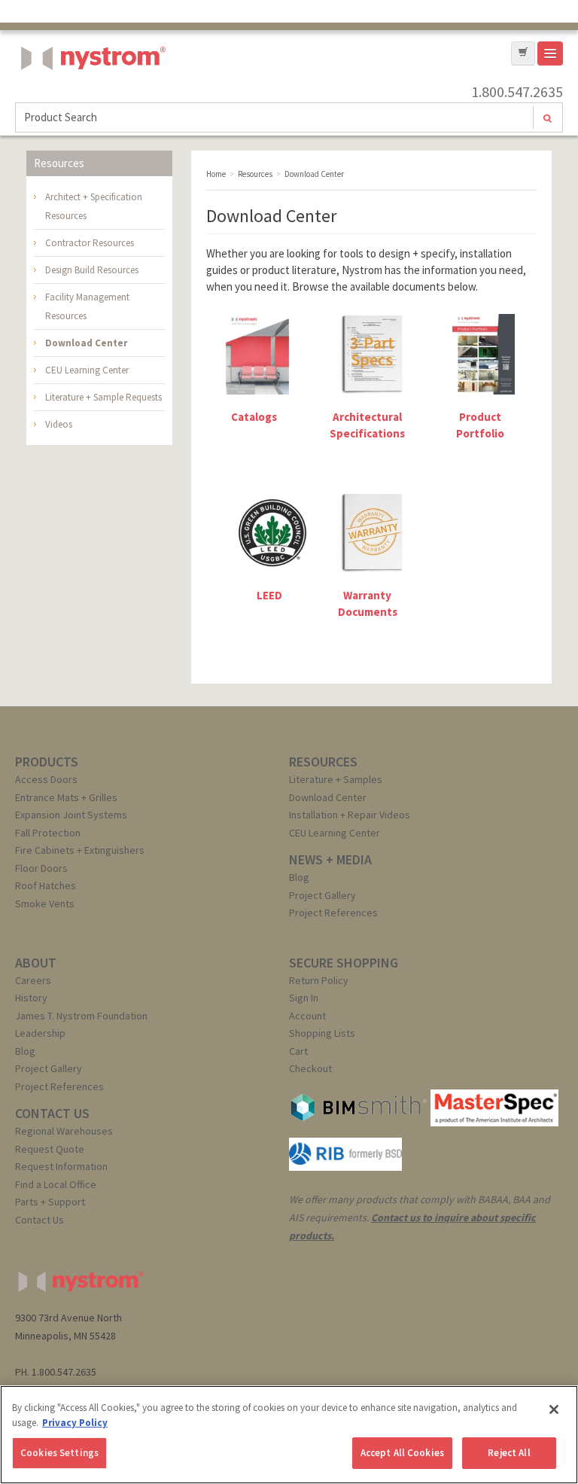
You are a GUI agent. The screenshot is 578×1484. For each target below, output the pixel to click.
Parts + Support (50, 1201)
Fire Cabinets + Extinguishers (79, 850)
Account (307, 1015)
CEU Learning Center (87, 370)
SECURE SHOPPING (343, 962)
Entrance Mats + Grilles (66, 797)
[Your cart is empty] (523, 53)
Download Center (86, 343)
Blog (299, 877)
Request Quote (49, 1149)
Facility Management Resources (87, 306)
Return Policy (318, 980)
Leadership (40, 1033)
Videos (58, 424)
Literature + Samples (335, 779)
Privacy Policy (75, 1422)
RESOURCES (323, 761)
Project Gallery (322, 895)
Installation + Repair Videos (349, 814)
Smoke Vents (45, 903)
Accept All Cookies (402, 1452)
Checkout (310, 1068)
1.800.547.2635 (517, 92)
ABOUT (35, 962)
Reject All (509, 1452)
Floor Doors (41, 868)
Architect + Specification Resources (93, 206)
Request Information (61, 1166)
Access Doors (46, 779)
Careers (33, 980)
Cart (298, 1051)
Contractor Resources (89, 242)
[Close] (553, 1409)
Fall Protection (48, 833)
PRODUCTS (46, 761)
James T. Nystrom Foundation (81, 1015)
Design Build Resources (91, 270)
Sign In (303, 997)
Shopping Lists (322, 1033)
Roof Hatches (45, 885)
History (31, 997)
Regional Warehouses (64, 1131)
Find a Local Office (55, 1184)
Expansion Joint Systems (71, 814)
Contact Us (39, 1220)
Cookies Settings (59, 1452)
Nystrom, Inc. (90, 96)
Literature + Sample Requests (103, 397)
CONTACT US (52, 1113)
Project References (333, 912)
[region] (289, 1434)
